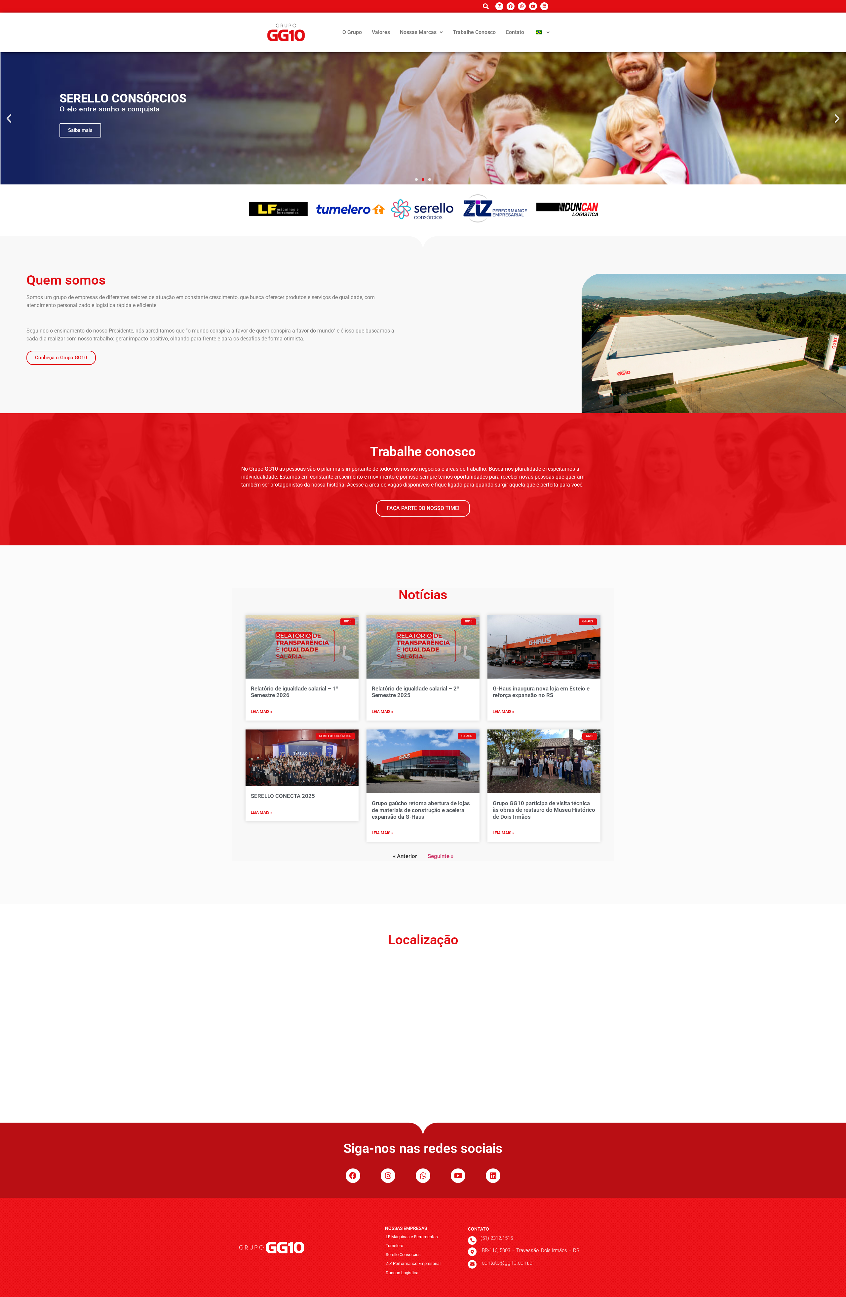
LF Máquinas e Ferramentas (412, 1236)
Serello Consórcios (403, 1254)
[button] (421, 32)
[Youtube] (533, 6)
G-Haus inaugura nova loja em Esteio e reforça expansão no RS (541, 691)
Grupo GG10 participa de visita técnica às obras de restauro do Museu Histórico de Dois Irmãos (544, 810)
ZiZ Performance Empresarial (413, 1263)
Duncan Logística (402, 1272)
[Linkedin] (544, 6)
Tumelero (394, 1245)
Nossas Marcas (418, 32)
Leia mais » (261, 711)
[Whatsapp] (522, 6)
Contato (515, 32)
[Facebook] (511, 6)
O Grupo (352, 32)
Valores (381, 32)
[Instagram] (499, 6)
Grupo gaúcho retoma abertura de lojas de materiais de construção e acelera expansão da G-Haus (421, 810)
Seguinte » (440, 856)
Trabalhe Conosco (474, 32)
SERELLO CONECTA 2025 (283, 796)
